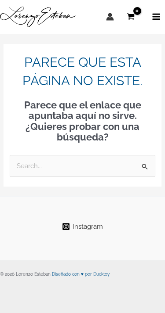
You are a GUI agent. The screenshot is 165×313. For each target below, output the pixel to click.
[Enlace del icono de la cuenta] (110, 17)
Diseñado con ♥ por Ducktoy (81, 274)
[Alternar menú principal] (156, 16)
